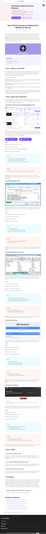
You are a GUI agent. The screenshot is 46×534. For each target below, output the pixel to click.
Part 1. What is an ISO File (12, 60)
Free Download (17, 17)
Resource (11, 512)
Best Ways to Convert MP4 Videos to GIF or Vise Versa (15, 505)
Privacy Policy (33, 533)
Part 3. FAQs (10, 63)
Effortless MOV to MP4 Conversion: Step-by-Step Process (16, 508)
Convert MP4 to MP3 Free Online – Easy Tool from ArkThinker (16, 503)
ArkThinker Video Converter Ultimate (22, 7)
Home (8, 512)
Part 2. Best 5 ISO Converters (13, 61)
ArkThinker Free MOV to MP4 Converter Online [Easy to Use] (16, 501)
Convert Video (15, 512)
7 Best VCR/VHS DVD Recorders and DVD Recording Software (16, 499)
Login (44, 1)
